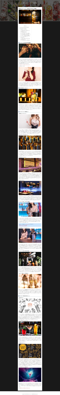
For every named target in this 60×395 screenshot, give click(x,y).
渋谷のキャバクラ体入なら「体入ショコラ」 (25, 64)
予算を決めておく (23, 37)
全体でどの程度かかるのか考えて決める (26, 38)
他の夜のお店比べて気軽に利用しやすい (26, 30)
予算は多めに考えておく (24, 32)
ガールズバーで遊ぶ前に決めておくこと (24, 36)
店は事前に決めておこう (23, 39)
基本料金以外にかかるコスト (24, 31)
